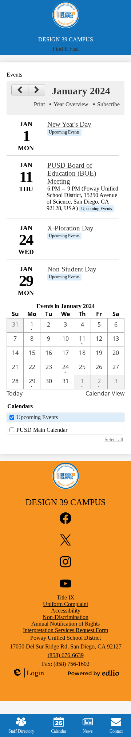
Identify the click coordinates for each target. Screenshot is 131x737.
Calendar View (105, 393)
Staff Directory (21, 731)
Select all (113, 439)
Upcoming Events (37, 417)
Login (28, 673)
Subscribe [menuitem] (108, 104)
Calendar (58, 731)
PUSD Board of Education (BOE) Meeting (71, 173)
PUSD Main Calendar (41, 430)
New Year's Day (69, 124)
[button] (65, 49)
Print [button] (39, 104)
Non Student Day (71, 269)
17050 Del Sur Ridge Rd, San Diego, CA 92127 (66, 646)
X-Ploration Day (70, 228)
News (88, 731)
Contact (116, 731)
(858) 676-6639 (66, 655)
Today (15, 393)
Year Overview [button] (70, 104)
